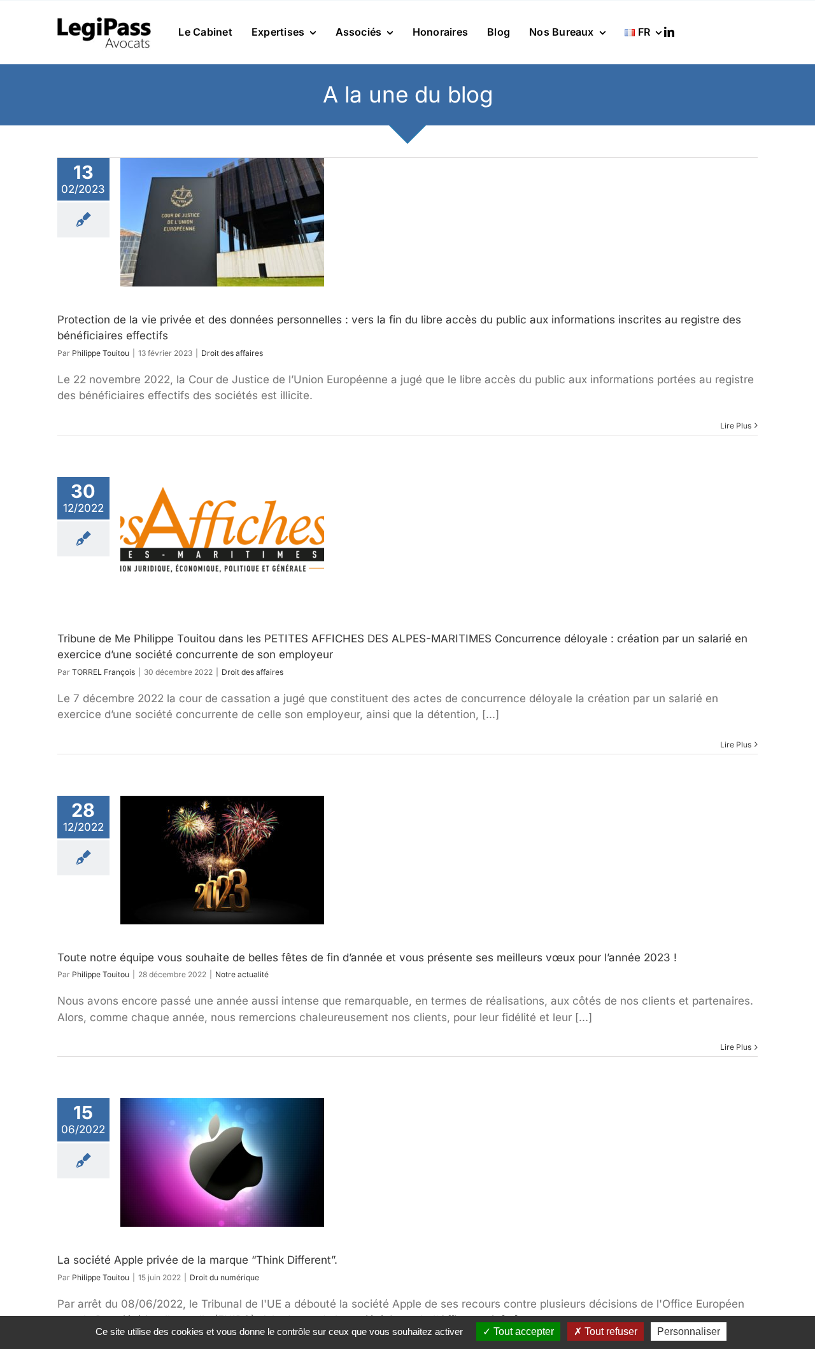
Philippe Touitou (100, 353)
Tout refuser (609, 1331)
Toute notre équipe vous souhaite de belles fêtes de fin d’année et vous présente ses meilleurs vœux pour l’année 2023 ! (367, 957)
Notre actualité (242, 974)
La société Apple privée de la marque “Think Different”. (197, 1260)
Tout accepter (522, 1331)
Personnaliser (688, 1331)
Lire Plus (735, 425)
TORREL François (103, 672)
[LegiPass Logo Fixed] (104, 18)
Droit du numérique (224, 1277)
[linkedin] (669, 32)
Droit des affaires (232, 353)
